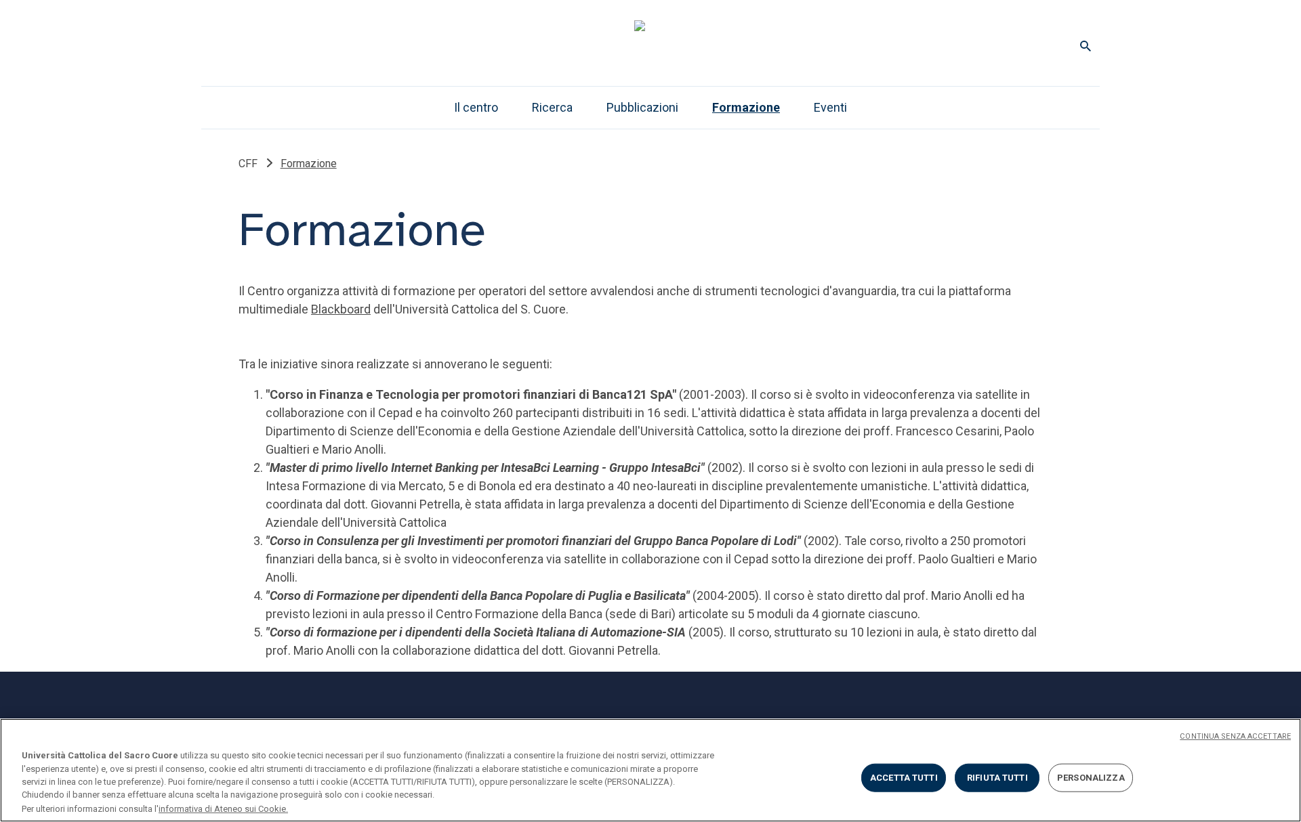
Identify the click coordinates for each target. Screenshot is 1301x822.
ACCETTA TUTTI (904, 778)
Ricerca (552, 107)
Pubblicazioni (642, 107)
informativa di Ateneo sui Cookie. (223, 808)
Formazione (746, 107)
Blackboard (341, 309)
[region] (650, 770)
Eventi (830, 107)
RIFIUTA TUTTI (997, 778)
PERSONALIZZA (1091, 778)
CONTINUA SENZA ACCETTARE (1235, 736)
